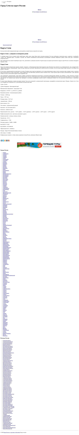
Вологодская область (7, 348)
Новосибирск (6, 254)
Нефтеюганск (6, 244)
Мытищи (5, 237)
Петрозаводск (6, 274)
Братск (4, 171)
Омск (4, 265)
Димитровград (6, 188)
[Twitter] (3, 140)
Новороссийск (6, 253)
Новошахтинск (6, 257)
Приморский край (7, 422)
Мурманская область (7, 365)
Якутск (4, 334)
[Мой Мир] (7, 140)
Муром (4, 236)
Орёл (4, 266)
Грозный (5, 184)
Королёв (4, 216)
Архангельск (5, 159)
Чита (4, 326)
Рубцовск (5, 283)
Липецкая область (7, 361)
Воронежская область (7, 349)
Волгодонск (5, 179)
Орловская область (7, 371)
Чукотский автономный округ (9, 427)
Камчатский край (6, 417)
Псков (4, 278)
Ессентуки (5, 191)
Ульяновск (5, 315)
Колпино (5, 212)
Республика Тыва (6, 409)
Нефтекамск (5, 243)
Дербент (4, 186)
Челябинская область (7, 389)
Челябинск (5, 323)
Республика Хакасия (7, 411)
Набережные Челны (7, 238)
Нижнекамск (5, 246)
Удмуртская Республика (8, 410)
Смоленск (5, 297)
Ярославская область (7, 390)
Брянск (4, 172)
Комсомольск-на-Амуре (8, 214)
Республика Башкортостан (8, 394)
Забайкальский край (7, 416)
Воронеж (5, 182)
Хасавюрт (5, 320)
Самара (4, 287)
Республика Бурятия (7, 395)
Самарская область (7, 377)
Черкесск (5, 325)
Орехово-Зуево (6, 268)
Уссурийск (5, 316)
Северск (4, 294)
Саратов (4, 292)
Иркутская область (7, 351)
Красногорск (5, 218)
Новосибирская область (8, 368)
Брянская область (6, 344)
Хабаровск (5, 318)
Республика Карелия (7, 401)
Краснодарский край (7, 44)
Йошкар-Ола (5, 198)
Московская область (7, 363)
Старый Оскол (6, 301)
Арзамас (4, 155)
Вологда (4, 181)
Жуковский (5, 193)
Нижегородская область (8, 366)
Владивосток (5, 174)
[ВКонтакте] (1, 140)
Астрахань (5, 160)
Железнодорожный (7, 192)
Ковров (4, 210)
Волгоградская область (8, 347)
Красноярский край (7, 419)
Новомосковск (6, 251)
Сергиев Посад (6, 295)
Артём (4, 158)
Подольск (5, 276)
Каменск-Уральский (7, 203)
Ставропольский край (7, 423)
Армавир (5, 157)
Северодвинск (6, 293)
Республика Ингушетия (8, 397)
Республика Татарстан (7, 408)
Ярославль (5, 335)
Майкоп (4, 229)
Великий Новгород (7, 173)
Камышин (5, 205)
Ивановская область (7, 350)
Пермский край (6, 420)
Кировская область (7, 356)
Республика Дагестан (7, 396)
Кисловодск (5, 209)
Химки (4, 321)
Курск (4, 222)
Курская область (6, 359)
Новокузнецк (6, 249)
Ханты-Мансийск (6, 426)
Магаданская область (7, 362)
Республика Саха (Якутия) (8, 406)
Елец (4, 190)
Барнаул (4, 164)
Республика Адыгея (7, 391)
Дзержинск (5, 187)
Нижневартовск (6, 245)
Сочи (4, 298)
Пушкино (5, 279)
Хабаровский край (7, 424)
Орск (4, 269)
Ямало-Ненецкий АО (7, 428)
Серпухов (5, 296)
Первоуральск (6, 272)
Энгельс (4, 332)
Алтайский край (6, 415)
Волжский (5, 180)
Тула (4, 312)
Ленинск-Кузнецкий (7, 225)
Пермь (4, 273)
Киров (4, 208)
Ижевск (4, 197)
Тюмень (4, 313)
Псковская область (7, 374)
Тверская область (6, 384)
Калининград (6, 201)
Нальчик (5, 239)
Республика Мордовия (7, 405)
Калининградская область (8, 352)
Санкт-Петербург (6, 288)
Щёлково (5, 329)
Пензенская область (7, 372)
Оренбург (5, 267)
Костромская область (7, 357)
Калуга (4, 202)
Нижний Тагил (6, 248)
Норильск (5, 259)
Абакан (4, 152)
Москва (4, 234)
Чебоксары (5, 322)
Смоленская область (7, 381)
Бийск (4, 169)
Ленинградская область (8, 360)
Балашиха (5, 163)
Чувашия (5, 414)
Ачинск (4, 161)
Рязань (4, 285)
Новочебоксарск (6, 255)
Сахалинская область (7, 379)
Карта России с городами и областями (12, 432)
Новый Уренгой (6, 258)
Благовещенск (6, 170)
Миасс (4, 233)
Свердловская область (7, 380)
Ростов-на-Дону (6, 282)
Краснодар (5, 219)
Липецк (4, 226)
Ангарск (5, 154)
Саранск (4, 289)
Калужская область (7, 353)
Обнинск (5, 262)
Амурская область (7, 340)
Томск (4, 311)
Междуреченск (6, 231)
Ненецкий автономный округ (9, 425)
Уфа (4, 317)
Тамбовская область (7, 382)
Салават (4, 286)
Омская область (6, 369)
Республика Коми (6, 403)
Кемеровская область (7, 355)
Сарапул (4, 291)
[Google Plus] (8, 140)
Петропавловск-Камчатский (9, 275)
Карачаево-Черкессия (7, 400)
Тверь (4, 308)
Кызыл (4, 224)
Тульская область (6, 386)
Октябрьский (6, 264)
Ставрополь (5, 300)
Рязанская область (6, 376)
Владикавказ (5, 176)
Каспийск (5, 206)
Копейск (5, 215)
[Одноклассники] (5, 140)
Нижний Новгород (7, 247)
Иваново (5, 196)
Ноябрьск (5, 260)
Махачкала (5, 230)
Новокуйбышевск (6, 250)
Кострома (5, 217)
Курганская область (7, 358)
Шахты (4, 327)
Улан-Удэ (5, 314)
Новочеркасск (6, 256)
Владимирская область (8, 346)
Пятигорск (5, 281)
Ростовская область (7, 375)
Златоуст (5, 195)
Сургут (4, 303)
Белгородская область (7, 343)
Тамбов (4, 307)
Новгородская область (7, 367)
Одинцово (5, 263)
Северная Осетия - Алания (8, 407)
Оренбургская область (7, 370)
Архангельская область (8, 341)
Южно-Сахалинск (7, 333)
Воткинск (5, 183)
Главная (4, 1)
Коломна (5, 211)
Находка (4, 240)
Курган (4, 221)
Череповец (5, 324)
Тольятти (5, 310)
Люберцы (5, 227)
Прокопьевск (5, 277)
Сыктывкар (5, 305)
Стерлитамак (5, 302)
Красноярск (5, 220)
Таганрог (5, 306)
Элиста (4, 331)
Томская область (6, 385)
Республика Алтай (7, 392)
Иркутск (5, 199)
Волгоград (5, 178)
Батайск (4, 166)
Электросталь (6, 330)
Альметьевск (5, 153)
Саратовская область (7, 378)
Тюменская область (7, 387)
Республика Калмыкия (8, 399)
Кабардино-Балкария (7, 398)
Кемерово (5, 207)
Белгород (5, 167)
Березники (5, 168)
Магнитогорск (6, 228)
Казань (4, 200)
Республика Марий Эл (7, 404)
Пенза (4, 270)
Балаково (5, 162)
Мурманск (5, 235)
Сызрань (5, 304)
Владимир (5, 177)
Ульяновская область (7, 388)
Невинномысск (6, 241)
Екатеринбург (6, 189)
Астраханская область (7, 342)
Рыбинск (5, 284)
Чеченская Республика (7, 413)
